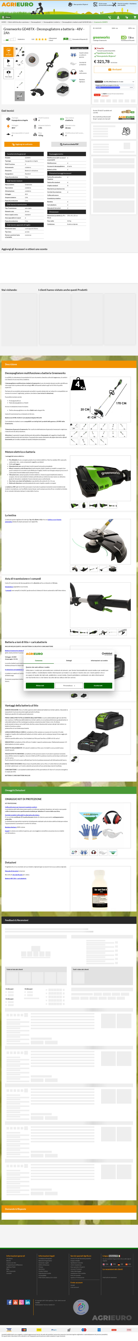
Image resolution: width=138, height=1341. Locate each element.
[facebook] (9, 1307)
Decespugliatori (36, 22)
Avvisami (117, 69)
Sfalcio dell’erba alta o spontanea (18, 22)
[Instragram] (21, 1307)
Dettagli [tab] (69, 660)
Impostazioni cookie (44, 1273)
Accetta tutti (98, 685)
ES (129, 1264)
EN (106, 1264)
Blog (7, 1269)
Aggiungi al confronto (23, 144)
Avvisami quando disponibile (106, 51)
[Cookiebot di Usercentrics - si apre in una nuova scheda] (103, 653)
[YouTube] (15, 1307)
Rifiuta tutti (40, 685)
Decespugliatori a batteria (52, 22)
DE (121, 1264)
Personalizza (67, 685)
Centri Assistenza (76, 1265)
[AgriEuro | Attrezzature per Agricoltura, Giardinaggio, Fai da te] (23, 4)
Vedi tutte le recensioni (110, 1277)
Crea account (75, 1287)
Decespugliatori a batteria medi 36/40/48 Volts (77, 22)
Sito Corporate (10, 1271)
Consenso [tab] (38, 660)
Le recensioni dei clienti (113, 1269)
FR (114, 1264)
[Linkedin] (28, 1307)
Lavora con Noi (11, 1263)
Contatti (9, 1273)
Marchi (8, 1261)
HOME (4, 22)
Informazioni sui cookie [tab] (99, 660)
